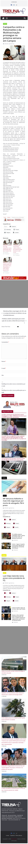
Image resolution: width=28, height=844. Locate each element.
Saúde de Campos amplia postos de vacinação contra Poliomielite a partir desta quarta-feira (7, 266)
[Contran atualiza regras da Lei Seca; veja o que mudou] (6, 609)
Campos (5, 23)
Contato (7, 835)
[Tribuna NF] (3, 18)
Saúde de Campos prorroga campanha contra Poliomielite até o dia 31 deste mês (7, 248)
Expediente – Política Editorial (16, 835)
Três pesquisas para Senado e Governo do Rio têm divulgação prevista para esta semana (13, 459)
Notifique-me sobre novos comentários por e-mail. (13, 385)
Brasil (4, 572)
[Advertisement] (14, 294)
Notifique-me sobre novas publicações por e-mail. (14, 391)
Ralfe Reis (12, 43)
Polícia (4, 495)
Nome (4, 361)
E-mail (4, 368)
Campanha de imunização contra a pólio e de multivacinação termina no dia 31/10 (17, 249)
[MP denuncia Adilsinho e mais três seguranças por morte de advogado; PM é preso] (14, 486)
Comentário (5, 342)
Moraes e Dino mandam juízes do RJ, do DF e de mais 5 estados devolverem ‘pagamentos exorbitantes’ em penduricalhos (18, 617)
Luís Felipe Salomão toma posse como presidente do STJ (14, 578)
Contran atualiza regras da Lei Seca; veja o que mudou (18, 608)
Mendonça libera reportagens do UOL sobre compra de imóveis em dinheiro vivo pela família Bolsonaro (14, 313)
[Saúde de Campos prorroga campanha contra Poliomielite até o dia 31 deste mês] (7, 242)
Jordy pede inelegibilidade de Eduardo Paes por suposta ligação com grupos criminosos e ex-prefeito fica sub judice (13, 767)
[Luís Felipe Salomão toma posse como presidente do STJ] (14, 564)
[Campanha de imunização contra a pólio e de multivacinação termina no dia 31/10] (17, 242)
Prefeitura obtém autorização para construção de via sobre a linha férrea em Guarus (13, 321)
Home (5, 217)
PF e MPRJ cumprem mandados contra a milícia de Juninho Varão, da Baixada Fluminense (18, 536)
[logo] (11, 803)
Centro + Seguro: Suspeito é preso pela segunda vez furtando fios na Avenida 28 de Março (18, 546)
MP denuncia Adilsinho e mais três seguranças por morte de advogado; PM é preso (13, 501)
